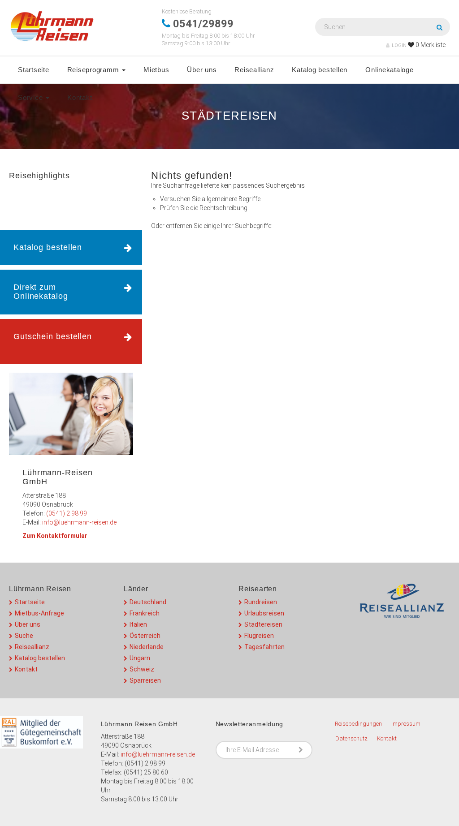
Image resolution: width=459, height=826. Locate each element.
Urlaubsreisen (264, 613)
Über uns (202, 69)
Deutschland (148, 602)
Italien (138, 624)
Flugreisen (259, 635)
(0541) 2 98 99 (66, 513)
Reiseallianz (254, 69)
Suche (24, 635)
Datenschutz (351, 738)
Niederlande (147, 646)
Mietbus (156, 69)
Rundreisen (260, 602)
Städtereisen (263, 624)
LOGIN (399, 45)
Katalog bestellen (319, 69)
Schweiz (142, 669)
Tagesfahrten (264, 646)
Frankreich (145, 613)
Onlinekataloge (389, 69)
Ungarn (140, 658)
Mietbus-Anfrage (39, 613)
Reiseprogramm (94, 69)
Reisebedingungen (358, 723)
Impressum (405, 723)
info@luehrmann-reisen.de (79, 522)
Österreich (145, 635)
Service (31, 97)
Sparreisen (145, 680)
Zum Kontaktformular (54, 535)
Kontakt (79, 97)
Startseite (33, 69)
